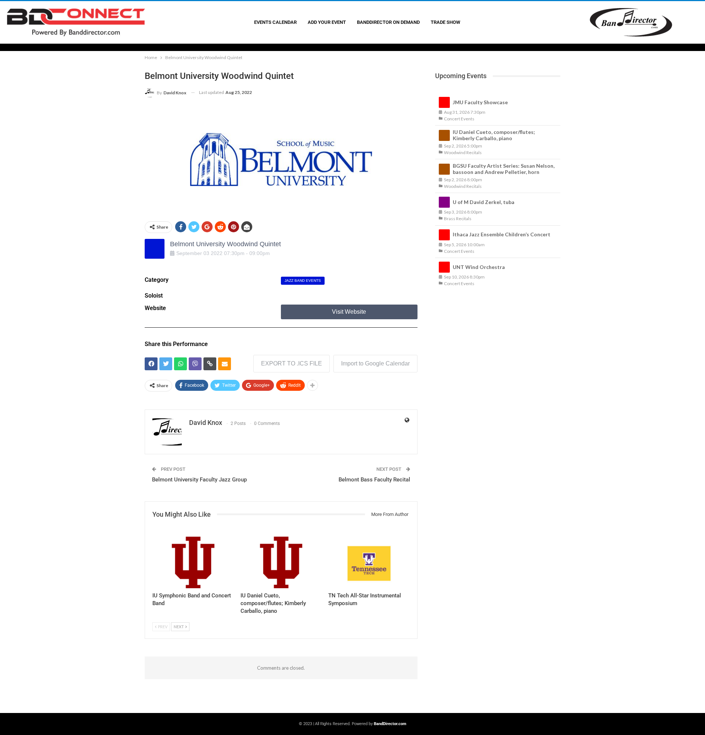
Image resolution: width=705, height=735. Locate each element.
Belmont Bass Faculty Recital (374, 479)
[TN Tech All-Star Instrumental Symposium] (369, 559)
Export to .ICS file (291, 363)
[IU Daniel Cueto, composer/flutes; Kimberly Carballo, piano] (281, 559)
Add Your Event (327, 22)
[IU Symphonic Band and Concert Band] (193, 559)
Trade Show (445, 22)
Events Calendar (275, 22)
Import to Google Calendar (375, 363)
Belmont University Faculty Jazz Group (199, 479)
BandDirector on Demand (388, 22)
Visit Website (349, 312)
